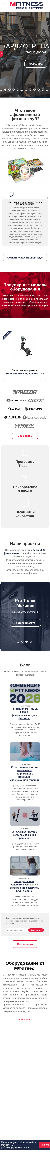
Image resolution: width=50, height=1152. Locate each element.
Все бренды (25, 435)
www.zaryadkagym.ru (29, 607)
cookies (21, 1142)
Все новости (25, 944)
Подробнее (36, 64)
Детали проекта (25, 618)
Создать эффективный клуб (25, 257)
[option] (25, 355)
